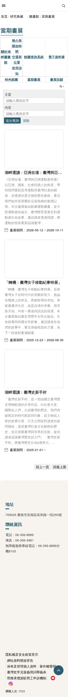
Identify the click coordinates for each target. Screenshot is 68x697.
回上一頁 (42, 467)
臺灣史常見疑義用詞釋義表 (26, 672)
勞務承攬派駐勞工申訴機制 (26, 678)
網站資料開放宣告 (20, 660)
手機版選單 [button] (3, 5)
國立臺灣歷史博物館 (34, 5)
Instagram (11, 684)
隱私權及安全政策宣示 (21, 654)
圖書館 (34, 16)
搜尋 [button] (64, 6)
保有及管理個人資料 (21, 666)
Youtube (53, 678)
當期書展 (48, 16)
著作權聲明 (48, 666)
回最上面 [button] (58, 670)
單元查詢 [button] (61, 87)
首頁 (4, 16)
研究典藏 (18, 16)
